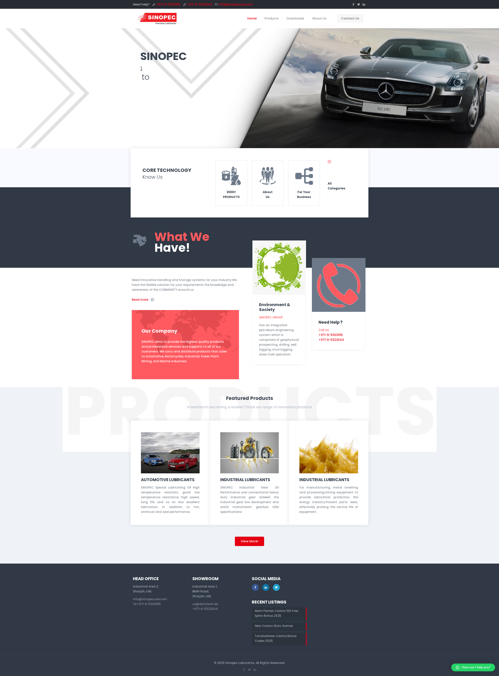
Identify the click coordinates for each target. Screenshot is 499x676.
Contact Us (350, 18)
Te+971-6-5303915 (147, 604)
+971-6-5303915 (168, 4)
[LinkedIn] (364, 4)
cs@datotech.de (205, 604)
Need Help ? (331, 322)
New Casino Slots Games (274, 626)
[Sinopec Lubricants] (156, 18)
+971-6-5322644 (199, 4)
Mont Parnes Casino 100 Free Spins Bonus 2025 (276, 613)
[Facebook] (353, 4)
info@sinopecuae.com (236, 4)
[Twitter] (359, 4)
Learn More (156, 104)
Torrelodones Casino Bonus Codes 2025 (276, 638)
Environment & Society (274, 307)
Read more (140, 300)
